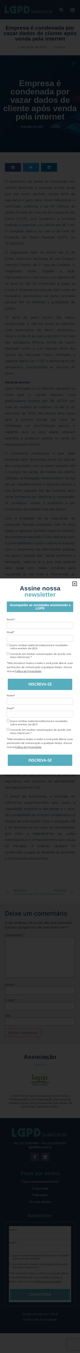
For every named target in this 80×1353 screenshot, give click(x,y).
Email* (10, 632)
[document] (40, 676)
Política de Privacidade (28, 671)
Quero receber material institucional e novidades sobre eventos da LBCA (38, 647)
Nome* (11, 619)
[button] (74, 583)
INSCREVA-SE (40, 684)
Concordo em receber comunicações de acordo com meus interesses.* (40, 655)
